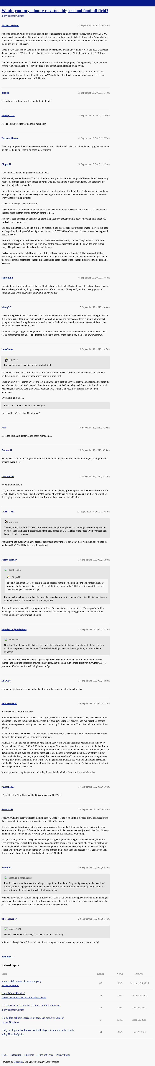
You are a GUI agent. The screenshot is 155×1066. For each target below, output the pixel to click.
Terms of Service (45, 1055)
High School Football (13, 993)
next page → (8, 956)
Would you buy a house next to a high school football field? (55, 10)
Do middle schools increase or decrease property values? (33, 1017)
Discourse (18, 1062)
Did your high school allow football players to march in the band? (38, 1030)
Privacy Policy (63, 1055)
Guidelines (29, 1055)
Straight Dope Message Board (16, 3)
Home (5, 1055)
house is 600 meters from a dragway (21, 981)
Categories (16, 1055)
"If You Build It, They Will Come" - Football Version (31, 1005)
